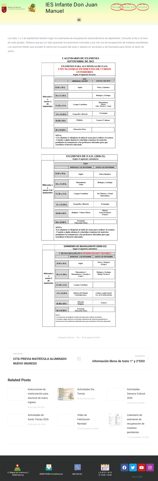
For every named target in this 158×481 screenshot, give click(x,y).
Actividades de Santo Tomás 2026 (38, 417)
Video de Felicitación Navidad (83, 419)
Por (78, 337)
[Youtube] (141, 467)
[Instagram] (150, 467)
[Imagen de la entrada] (16, 394)
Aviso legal (137, 476)
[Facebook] (124, 467)
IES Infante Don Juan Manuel (71, 7)
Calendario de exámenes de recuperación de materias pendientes (135, 424)
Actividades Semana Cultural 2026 (136, 393)
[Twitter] (133, 467)
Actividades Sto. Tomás (86, 391)
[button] (79, 19)
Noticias (70, 337)
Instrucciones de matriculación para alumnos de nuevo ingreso (38, 396)
